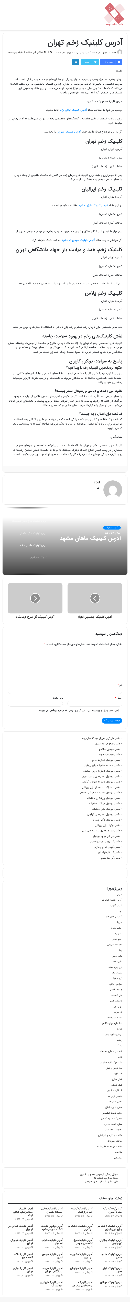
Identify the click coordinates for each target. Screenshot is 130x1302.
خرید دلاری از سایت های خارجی (101, 1182)
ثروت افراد (117, 978)
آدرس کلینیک (112, 528)
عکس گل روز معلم (110, 858)
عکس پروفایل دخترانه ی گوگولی (103, 814)
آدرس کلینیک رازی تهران (23, 1270)
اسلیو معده (116, 928)
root (114, 53)
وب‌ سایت (58, 698)
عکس (119, 1057)
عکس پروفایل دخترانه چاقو (106, 760)
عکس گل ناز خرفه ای (109, 852)
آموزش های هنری (113, 917)
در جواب (118, 1012)
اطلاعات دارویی (114, 945)
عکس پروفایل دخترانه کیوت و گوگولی (100, 782)
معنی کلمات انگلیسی (112, 1113)
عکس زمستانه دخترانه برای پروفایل (102, 765)
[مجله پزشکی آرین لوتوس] (114, 15)
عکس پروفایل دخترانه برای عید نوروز (101, 776)
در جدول (117, 1006)
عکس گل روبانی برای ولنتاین (105, 842)
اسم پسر (118, 933)
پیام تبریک (117, 973)
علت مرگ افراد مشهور (111, 1062)
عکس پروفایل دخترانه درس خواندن (101, 771)
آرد (121, 911)
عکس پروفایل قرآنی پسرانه (106, 820)
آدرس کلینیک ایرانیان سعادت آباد (51, 1284)
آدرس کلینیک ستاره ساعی (112, 1256)
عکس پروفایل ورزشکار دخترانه (104, 804)
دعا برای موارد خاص (112, 1023)
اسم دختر (117, 939)
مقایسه (118, 1152)
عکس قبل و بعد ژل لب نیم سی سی (101, 831)
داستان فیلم (116, 1001)
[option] (65, 541)
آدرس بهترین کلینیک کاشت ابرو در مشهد (51, 1228)
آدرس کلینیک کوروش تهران (21, 1242)
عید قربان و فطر (114, 1068)
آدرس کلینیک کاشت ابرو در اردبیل (81, 1210)
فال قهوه (118, 1074)
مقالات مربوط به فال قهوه (109, 1147)
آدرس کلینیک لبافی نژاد (73, 110)
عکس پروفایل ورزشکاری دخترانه (103, 798)
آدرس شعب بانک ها (112, 900)
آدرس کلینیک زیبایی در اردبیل (20, 1228)
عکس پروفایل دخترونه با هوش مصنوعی (99, 793)
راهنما (119, 1040)
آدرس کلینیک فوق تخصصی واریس (82, 1242)
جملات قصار (116, 990)
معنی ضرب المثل (113, 1107)
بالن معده (117, 962)
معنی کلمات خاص (113, 1124)
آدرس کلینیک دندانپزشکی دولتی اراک (23, 1212)
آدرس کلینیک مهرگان (111, 1282)
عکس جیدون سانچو (109, 749)
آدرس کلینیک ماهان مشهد (90, 539)
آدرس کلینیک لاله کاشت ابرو (23, 1256)
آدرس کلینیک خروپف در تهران (81, 1256)
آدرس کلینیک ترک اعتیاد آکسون (112, 1210)
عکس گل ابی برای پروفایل (106, 836)
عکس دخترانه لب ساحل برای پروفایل (101, 787)
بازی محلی (117, 956)
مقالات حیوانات (114, 1141)
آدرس (119, 894)
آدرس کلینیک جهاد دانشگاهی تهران (52, 1270)
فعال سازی (117, 1079)
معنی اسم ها (115, 1102)
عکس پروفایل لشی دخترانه (106, 809)
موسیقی (118, 1158)
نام (120, 685)
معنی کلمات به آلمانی (111, 1118)
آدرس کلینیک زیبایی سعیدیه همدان (51, 1210)
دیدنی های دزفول (113, 1034)
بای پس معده (115, 967)
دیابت (119, 1029)
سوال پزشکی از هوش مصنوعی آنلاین (99, 1174)
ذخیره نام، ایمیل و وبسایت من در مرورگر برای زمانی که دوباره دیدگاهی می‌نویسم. (78, 711)
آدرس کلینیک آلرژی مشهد (93, 205)
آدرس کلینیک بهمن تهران (52, 1256)
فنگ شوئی (116, 1085)
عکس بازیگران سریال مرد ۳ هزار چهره (101, 738)
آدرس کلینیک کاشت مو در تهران (80, 1228)
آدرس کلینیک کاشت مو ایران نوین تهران (110, 1228)
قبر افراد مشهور (114, 1090)
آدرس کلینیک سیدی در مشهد (78, 240)
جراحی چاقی (115, 984)
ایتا (120, 950)
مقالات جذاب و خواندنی (110, 1135)
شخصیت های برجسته (111, 1051)
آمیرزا (119, 922)
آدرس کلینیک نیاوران (69, 131)
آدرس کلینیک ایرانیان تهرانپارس (111, 1242)
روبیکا (119, 1046)
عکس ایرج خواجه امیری (107, 744)
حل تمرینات (116, 995)
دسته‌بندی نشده (114, 1018)
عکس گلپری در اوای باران (107, 847)
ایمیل (118, 698)
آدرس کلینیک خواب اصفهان (51, 1242)
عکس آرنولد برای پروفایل (107, 825)
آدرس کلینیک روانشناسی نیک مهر (81, 1284)
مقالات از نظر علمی (113, 1130)
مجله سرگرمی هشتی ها (106, 1178)
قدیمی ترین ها (114, 1096)
